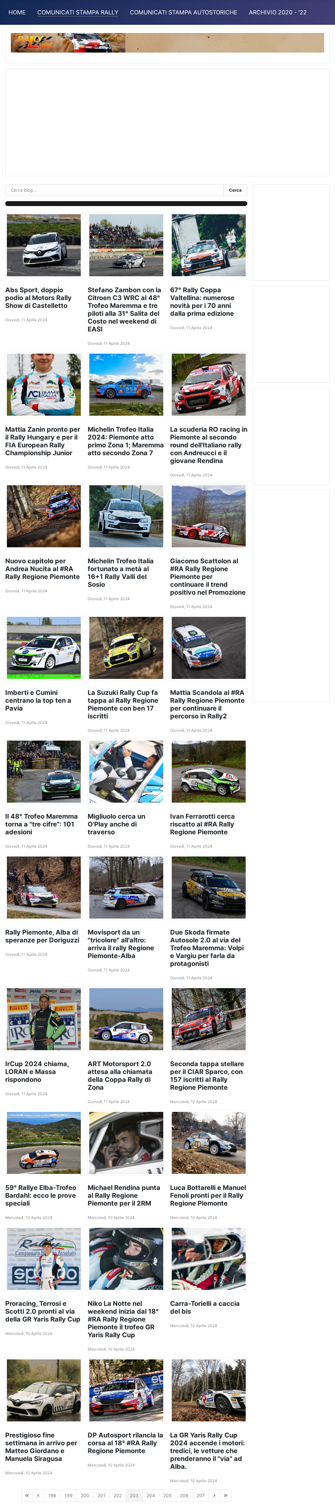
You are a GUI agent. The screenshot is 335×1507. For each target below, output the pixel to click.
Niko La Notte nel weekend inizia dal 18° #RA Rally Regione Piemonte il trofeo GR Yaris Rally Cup (123, 1319)
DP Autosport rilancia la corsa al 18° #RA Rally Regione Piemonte (125, 1443)
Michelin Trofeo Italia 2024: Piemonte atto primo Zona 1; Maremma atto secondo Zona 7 (126, 441)
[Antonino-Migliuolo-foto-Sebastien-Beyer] (126, 771)
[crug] (208, 1019)
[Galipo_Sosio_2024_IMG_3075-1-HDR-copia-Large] (126, 516)
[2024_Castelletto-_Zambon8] (126, 245)
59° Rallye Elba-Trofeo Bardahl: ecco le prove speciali (40, 1195)
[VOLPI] (208, 887)
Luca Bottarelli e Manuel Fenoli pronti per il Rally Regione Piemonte (208, 1195)
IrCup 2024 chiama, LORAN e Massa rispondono (37, 1071)
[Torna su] (323, 1495)
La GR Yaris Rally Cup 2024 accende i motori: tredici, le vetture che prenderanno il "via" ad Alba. (207, 1450)
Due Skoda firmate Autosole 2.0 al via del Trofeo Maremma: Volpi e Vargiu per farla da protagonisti (207, 948)
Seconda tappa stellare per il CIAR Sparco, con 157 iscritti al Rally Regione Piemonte (207, 1075)
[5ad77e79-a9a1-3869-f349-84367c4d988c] (208, 771)
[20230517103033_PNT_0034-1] (43, 384)
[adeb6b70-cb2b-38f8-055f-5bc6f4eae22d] (208, 516)
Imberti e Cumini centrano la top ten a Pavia (38, 700)
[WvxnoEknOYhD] (208, 1390)
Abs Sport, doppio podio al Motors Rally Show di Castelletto (38, 298)
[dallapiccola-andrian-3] (126, 648)
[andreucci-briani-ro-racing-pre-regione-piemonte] (208, 384)
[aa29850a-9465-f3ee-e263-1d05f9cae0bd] (208, 648)
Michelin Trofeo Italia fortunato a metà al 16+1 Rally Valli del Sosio (121, 572)
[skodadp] (126, 1390)
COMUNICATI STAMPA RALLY (77, 12)
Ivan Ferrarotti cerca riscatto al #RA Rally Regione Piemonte (202, 824)
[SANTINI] (43, 771)
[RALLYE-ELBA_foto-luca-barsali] (43, 1143)
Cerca (235, 190)
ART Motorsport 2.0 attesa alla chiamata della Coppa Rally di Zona (120, 1075)
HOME (17, 12)
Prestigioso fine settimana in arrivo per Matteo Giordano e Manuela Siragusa (41, 1447)
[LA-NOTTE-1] (43, 1258)
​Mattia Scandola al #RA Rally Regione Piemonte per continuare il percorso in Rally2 (207, 704)
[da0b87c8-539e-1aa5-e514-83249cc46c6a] (43, 516)
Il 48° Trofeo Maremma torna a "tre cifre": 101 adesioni (41, 824)
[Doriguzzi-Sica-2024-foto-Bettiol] (43, 887)
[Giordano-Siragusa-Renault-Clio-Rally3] (43, 1390)
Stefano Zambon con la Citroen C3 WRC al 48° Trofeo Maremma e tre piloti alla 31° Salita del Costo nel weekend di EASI (124, 309)
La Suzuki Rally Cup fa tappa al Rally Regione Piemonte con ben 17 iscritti (123, 704)
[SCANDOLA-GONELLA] (126, 887)
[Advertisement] (167, 120)
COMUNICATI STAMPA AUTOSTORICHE (184, 12)
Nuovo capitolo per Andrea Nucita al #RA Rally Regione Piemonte (42, 569)
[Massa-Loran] (43, 1019)
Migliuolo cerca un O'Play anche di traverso (116, 824)
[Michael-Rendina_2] (126, 1143)
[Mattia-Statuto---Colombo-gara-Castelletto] (43, 245)
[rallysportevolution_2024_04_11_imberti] (43, 648)
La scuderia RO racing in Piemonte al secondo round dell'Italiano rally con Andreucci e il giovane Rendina (208, 445)
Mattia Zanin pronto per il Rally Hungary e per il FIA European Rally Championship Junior (42, 441)
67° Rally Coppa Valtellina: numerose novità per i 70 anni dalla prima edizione (202, 301)
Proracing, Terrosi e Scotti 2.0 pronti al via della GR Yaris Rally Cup (42, 1311)
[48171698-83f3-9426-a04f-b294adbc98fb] (208, 1143)
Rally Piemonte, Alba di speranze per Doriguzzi (42, 936)
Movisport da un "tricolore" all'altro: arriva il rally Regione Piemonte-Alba (121, 944)
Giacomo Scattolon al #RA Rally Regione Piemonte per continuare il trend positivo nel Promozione (208, 576)
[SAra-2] (208, 1258)
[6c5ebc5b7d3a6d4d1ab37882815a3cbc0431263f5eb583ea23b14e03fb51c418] (126, 1019)
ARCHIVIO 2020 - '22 (278, 12)
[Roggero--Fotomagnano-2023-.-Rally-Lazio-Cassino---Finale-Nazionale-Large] (126, 384)
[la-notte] (126, 1258)
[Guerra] (208, 245)
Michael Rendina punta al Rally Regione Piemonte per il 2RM (124, 1195)
